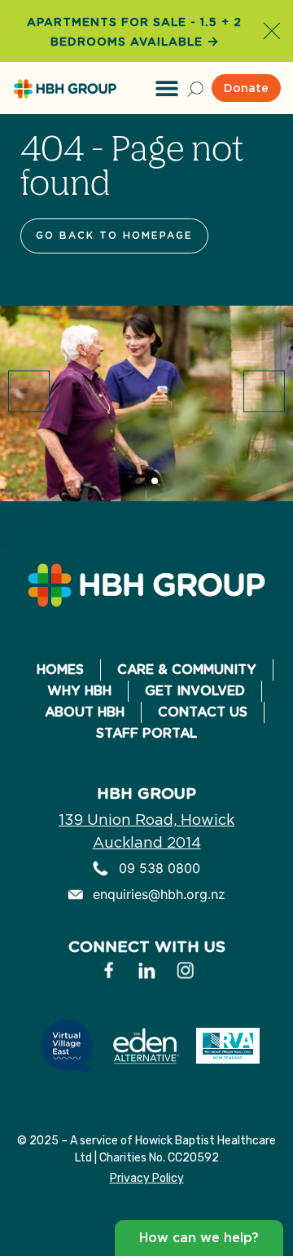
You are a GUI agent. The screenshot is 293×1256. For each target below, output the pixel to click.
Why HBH (79, 691)
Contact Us (202, 712)
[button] (167, 88)
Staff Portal (146, 733)
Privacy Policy (147, 1178)
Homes (60, 669)
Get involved (195, 691)
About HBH (85, 712)
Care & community (186, 669)
